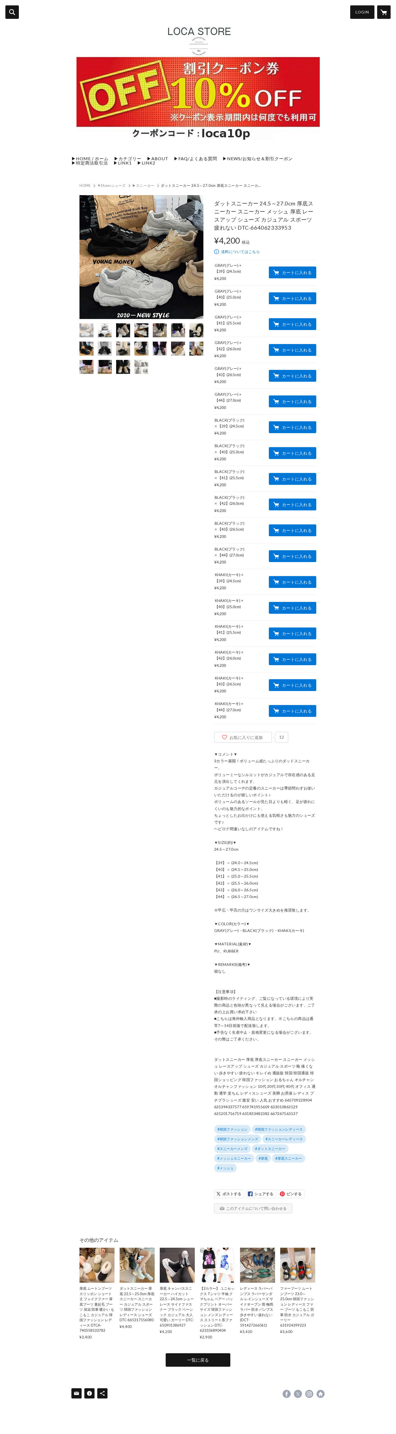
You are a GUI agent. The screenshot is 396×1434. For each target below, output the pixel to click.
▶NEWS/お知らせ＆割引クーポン (258, 158)
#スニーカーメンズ (232, 1149)
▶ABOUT (157, 158)
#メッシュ (225, 1168)
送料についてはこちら (240, 251)
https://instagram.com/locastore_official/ (309, 1394)
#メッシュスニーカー (234, 1158)
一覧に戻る (198, 1359)
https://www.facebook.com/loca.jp (287, 1394)
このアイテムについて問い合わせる (256, 1208)
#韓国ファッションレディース (279, 1129)
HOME (85, 185)
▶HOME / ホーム (90, 158)
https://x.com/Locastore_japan (298, 1394)
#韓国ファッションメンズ (237, 1139)
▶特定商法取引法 (89, 162)
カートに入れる (297, 272)
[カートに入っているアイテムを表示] (384, 12)
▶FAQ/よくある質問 (195, 158)
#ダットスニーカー (270, 1149)
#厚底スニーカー (288, 1158)
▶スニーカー (143, 185)
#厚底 (263, 1158)
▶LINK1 (122, 162)
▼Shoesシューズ (111, 185)
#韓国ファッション (232, 1129)
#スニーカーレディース (284, 1139)
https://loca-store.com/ (321, 1394)
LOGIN (362, 12)
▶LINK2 (146, 162)
